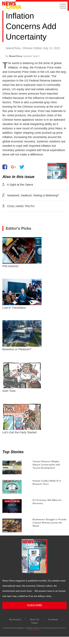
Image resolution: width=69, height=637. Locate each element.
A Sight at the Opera (20, 184)
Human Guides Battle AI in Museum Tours (47, 482)
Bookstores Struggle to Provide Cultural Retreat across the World (49, 522)
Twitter (34, 623)
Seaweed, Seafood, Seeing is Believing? (33, 195)
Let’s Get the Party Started (19, 432)
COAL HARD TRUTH (20, 206)
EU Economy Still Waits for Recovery (47, 502)
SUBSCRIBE (34, 605)
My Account (15, 619)
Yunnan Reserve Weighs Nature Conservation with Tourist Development (46, 464)
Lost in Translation (14, 307)
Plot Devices (10, 266)
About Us (34, 619)
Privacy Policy (35, 630)
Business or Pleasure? (16, 349)
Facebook (53, 619)
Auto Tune (9, 390)
